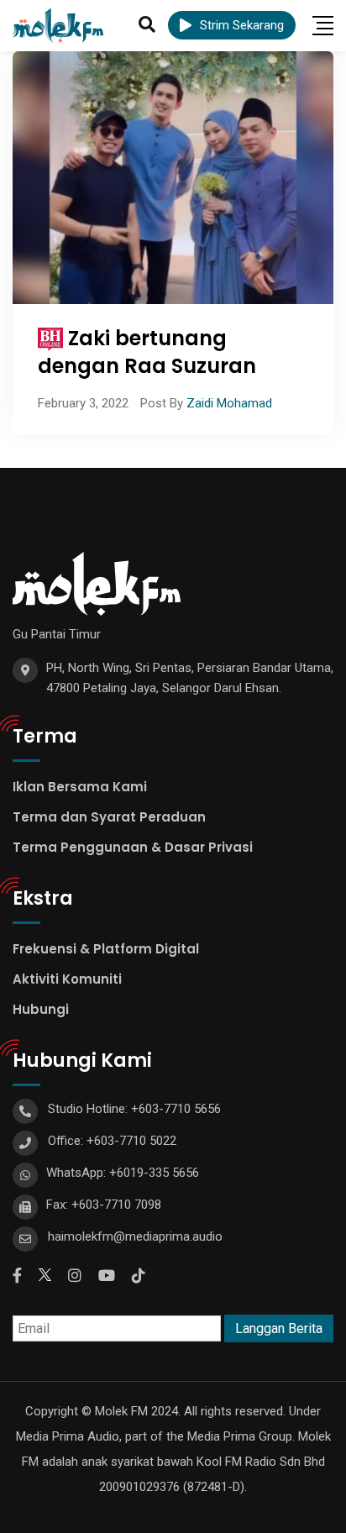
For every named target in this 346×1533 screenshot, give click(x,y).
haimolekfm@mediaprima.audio (135, 1236)
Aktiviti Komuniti (67, 979)
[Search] (147, 24)
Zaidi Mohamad (229, 403)
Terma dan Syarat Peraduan (109, 817)
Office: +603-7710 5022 (112, 1140)
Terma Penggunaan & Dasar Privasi (133, 847)
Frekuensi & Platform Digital (106, 949)
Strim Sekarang (242, 25)
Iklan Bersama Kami (80, 786)
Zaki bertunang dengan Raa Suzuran (147, 352)
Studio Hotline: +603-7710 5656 (134, 1108)
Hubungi (41, 1009)
